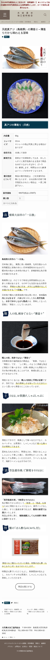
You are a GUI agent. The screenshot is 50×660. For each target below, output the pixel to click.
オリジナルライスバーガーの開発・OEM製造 (19, 643)
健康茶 (43, 643)
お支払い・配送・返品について (32, 646)
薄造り (7, 36)
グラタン (10, 646)
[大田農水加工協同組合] (25, 15)
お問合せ (18, 646)
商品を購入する (25, 586)
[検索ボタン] (45, 15)
